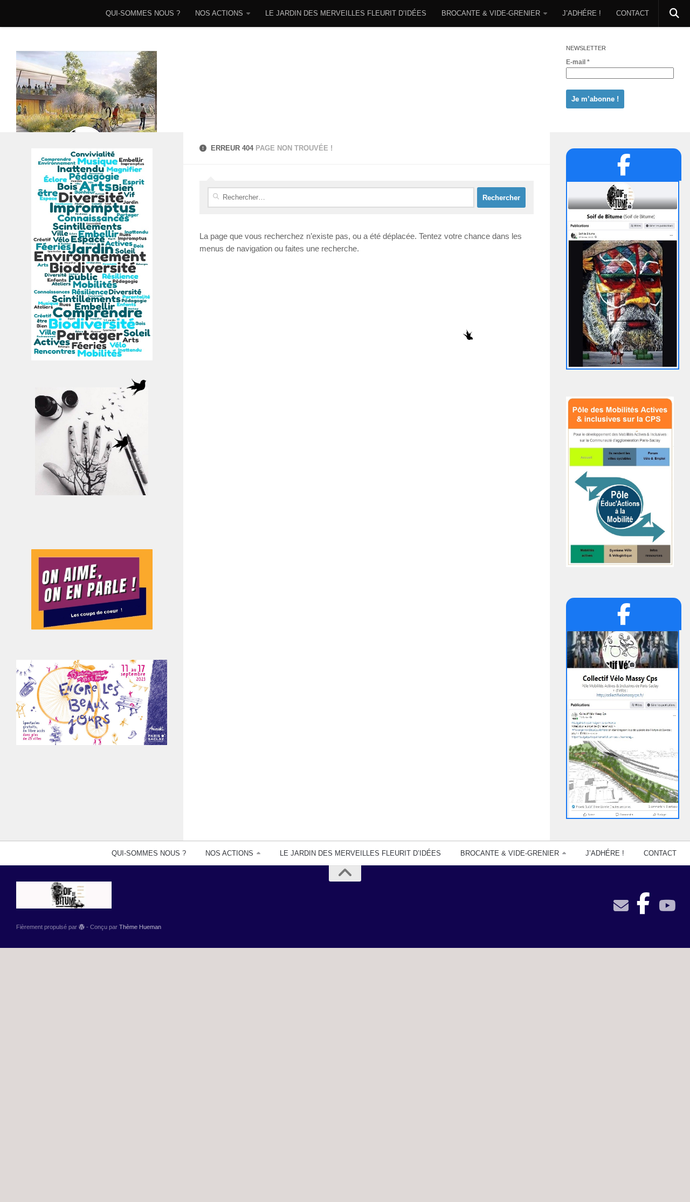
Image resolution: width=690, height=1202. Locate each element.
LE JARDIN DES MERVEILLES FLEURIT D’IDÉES (345, 13)
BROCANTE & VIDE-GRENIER (490, 13)
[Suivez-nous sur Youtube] (666, 905)
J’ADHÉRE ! (581, 13)
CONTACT (632, 13)
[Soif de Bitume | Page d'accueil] (86, 109)
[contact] (621, 905)
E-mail (578, 62)
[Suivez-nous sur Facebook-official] (643, 900)
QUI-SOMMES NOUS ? (143, 13)
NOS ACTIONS (219, 13)
